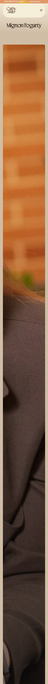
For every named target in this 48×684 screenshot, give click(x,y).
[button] (41, 10)
